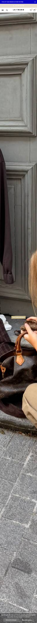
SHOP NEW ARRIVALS (18, 317)
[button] (2, 10)
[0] (34, 10)
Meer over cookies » (27, 620)
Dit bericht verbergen (11, 620)
